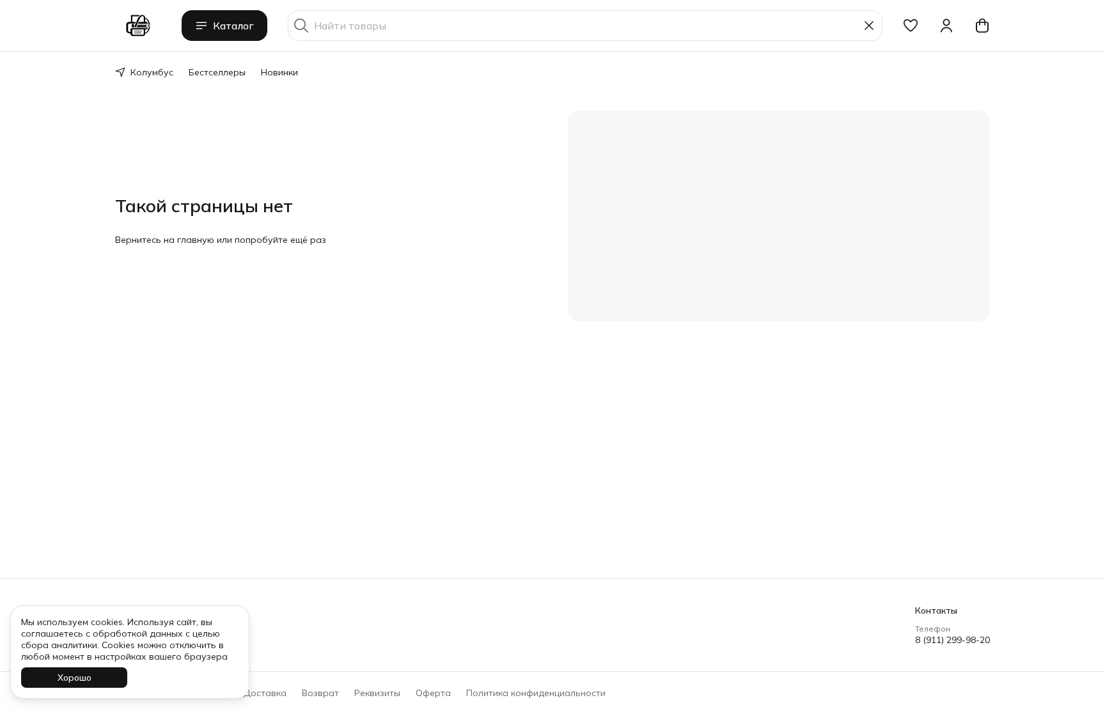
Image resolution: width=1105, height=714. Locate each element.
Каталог (233, 25)
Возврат (320, 693)
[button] (910, 25)
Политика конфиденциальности (536, 693)
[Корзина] (982, 25)
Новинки (279, 72)
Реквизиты (377, 693)
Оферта (433, 693)
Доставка (264, 693)
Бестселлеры (217, 72)
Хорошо (74, 677)
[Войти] (946, 25)
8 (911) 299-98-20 (952, 640)
